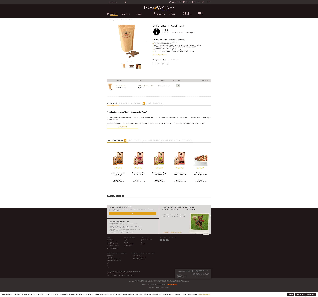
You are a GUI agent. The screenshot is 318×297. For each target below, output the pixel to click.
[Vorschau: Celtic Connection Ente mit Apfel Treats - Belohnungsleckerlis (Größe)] (131, 66)
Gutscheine (157, 287)
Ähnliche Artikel (134, 140)
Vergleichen (157, 60)
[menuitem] (117, 2)
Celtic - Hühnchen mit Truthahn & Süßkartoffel (118, 174)
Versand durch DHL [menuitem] (139, 258)
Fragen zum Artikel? (154, 103)
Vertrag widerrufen (128, 246)
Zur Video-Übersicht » (201, 276)
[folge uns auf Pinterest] (164, 240)
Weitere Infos (124, 103)
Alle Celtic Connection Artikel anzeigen (183, 32)
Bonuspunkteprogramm (113, 245)
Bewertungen (137, 103)
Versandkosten (134, 271)
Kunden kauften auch (151, 140)
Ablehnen (290, 294)
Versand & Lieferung (112, 240)
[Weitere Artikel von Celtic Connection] (161, 32)
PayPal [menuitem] (110, 257)
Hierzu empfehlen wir (116, 140)
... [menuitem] (108, 262)
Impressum (127, 239)
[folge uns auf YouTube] (167, 240)
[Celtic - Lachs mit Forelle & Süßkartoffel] (179, 158)
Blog (142, 242)
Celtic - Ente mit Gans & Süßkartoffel (138, 173)
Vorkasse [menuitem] (110, 255)
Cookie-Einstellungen (129, 243)
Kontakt (143, 243)
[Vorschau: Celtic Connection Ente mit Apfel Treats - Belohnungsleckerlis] (124, 66)
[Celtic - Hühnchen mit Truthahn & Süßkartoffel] (118, 158)
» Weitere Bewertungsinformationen (172, 232)
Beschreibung (112, 103)
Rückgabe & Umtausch (112, 243)
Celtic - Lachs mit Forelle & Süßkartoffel (179, 173)
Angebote (151, 287)
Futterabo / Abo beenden (113, 248)
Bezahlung (109, 242)
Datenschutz (127, 242)
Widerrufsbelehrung (129, 245)
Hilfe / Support (110, 239)
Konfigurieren (311, 294)
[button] (154, 63)
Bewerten (175, 60)
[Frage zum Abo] (210, 81)
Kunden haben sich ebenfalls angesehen (176, 140)
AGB (125, 240)
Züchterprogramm (111, 246)
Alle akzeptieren (300, 294)
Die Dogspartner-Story (146, 239)
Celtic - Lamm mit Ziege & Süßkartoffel (159, 173)
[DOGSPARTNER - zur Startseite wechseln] (159, 8)
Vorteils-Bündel (165, 287)
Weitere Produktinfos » (160, 55)
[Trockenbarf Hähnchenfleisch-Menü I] (200, 158)
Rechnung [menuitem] (114, 260)
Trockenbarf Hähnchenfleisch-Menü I (200, 174)
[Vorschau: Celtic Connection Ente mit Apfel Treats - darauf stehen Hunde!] (138, 66)
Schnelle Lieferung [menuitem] (139, 255)
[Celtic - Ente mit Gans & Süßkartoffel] (138, 158)
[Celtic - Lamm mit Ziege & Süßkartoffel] (159, 158)
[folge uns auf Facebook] (160, 240)
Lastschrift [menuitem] (114, 259)
